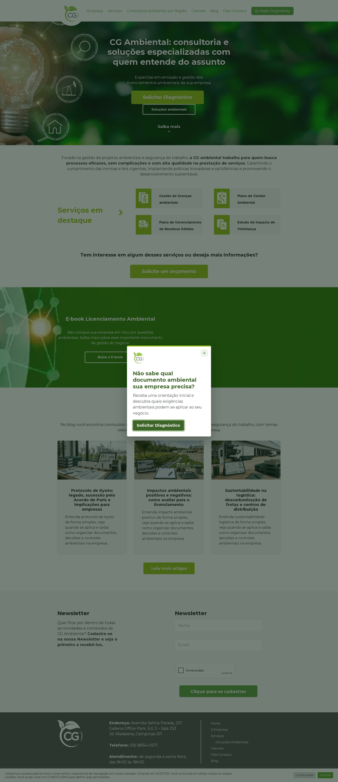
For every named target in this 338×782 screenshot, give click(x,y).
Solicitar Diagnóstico (158, 425)
